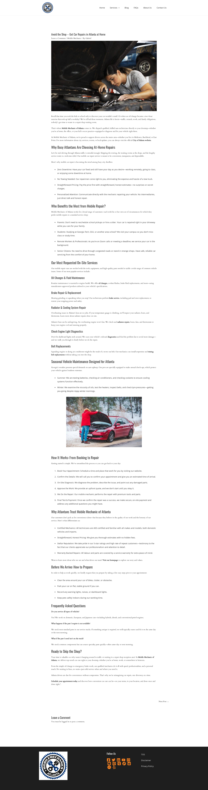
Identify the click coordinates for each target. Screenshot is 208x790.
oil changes (102, 283)
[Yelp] (114, 767)
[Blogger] (109, 763)
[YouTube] (123, 760)
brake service (114, 298)
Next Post (164, 701)
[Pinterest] (114, 763)
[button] (118, 7)
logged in (65, 721)
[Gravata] (124, 763)
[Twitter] (113, 760)
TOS (143, 754)
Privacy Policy (147, 766)
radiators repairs (123, 322)
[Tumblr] (119, 763)
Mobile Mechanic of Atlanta (73, 128)
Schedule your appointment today (64, 681)
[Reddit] (129, 763)
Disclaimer (146, 760)
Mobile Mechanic (74, 38)
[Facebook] (108, 760)
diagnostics (112, 337)
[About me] (109, 767)
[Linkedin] (118, 760)
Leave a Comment (58, 38)
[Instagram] (128, 760)
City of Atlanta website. (142, 140)
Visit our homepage (110, 560)
